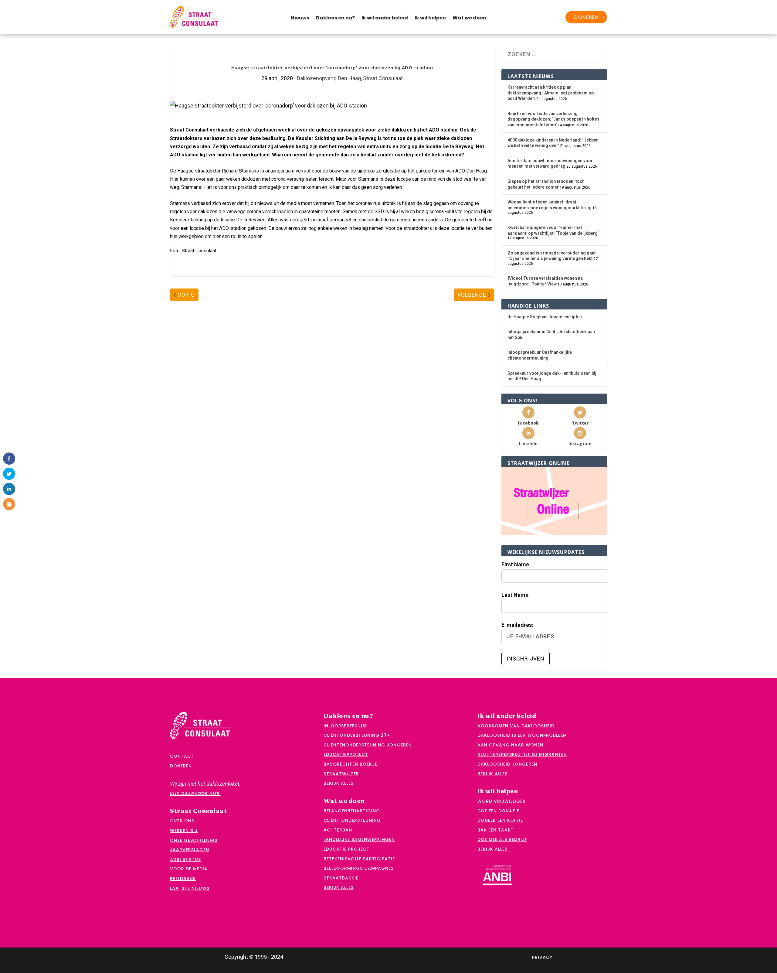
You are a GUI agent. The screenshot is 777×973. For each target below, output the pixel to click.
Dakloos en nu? (335, 18)
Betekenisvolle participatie (359, 859)
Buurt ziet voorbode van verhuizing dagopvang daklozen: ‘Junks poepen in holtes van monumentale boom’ (553, 119)
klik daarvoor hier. (195, 793)
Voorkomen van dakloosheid (516, 726)
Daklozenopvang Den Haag (329, 78)
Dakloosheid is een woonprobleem (522, 735)
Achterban (338, 830)
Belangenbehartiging (352, 811)
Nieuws (300, 18)
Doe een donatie (498, 811)
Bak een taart (495, 830)
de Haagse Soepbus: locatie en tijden (544, 316)
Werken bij (184, 831)
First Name (515, 564)
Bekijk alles (339, 783)
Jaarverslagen (189, 850)
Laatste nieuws (189, 888)
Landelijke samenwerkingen (359, 839)
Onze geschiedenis (193, 840)
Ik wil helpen (430, 18)
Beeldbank (183, 879)
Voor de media (189, 869)
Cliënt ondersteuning (352, 820)
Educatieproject (346, 754)
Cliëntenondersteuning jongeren (368, 745)
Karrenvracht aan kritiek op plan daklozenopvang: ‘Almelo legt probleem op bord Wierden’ (550, 93)
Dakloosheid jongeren (507, 764)
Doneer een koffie (500, 820)
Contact (182, 756)
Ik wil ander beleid (384, 18)
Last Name (514, 595)
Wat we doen (469, 18)
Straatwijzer (341, 774)
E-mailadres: (517, 625)
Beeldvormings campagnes (359, 868)
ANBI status (185, 859)
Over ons (182, 821)
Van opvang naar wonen (510, 745)
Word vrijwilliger (501, 801)
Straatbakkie (341, 878)
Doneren (586, 17)
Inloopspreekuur (345, 726)
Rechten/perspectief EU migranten (522, 754)
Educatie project (347, 849)
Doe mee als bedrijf (502, 839)
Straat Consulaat (383, 78)
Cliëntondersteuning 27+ (357, 735)
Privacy (542, 957)
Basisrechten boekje (350, 764)
